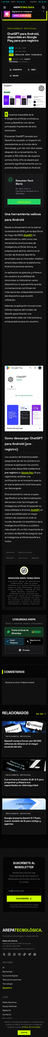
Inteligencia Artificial (22, 29)
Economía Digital (10, 976)
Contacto (7, 1014)
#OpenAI (35, 558)
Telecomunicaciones (12, 980)
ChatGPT (28, 235)
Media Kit (7, 1010)
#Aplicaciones (25, 552)
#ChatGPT (10, 558)
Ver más (39, 714)
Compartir (17, 70)
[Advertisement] (24, 349)
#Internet (23, 558)
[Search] (43, 7)
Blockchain (8, 971)
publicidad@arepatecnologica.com (21, 949)
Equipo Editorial (10, 1006)
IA (3, 967)
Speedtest (7, 988)
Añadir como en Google (19, 60)
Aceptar (24, 1033)
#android (10, 552)
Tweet (33, 70)
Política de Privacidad (31, 1027)
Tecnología (7, 984)
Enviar (15, 76)
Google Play (27, 472)
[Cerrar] (43, 11)
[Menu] (4, 7)
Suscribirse (22, 898)
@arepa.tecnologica (22, 16)
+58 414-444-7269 (13, 946)
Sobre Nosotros (10, 1002)
